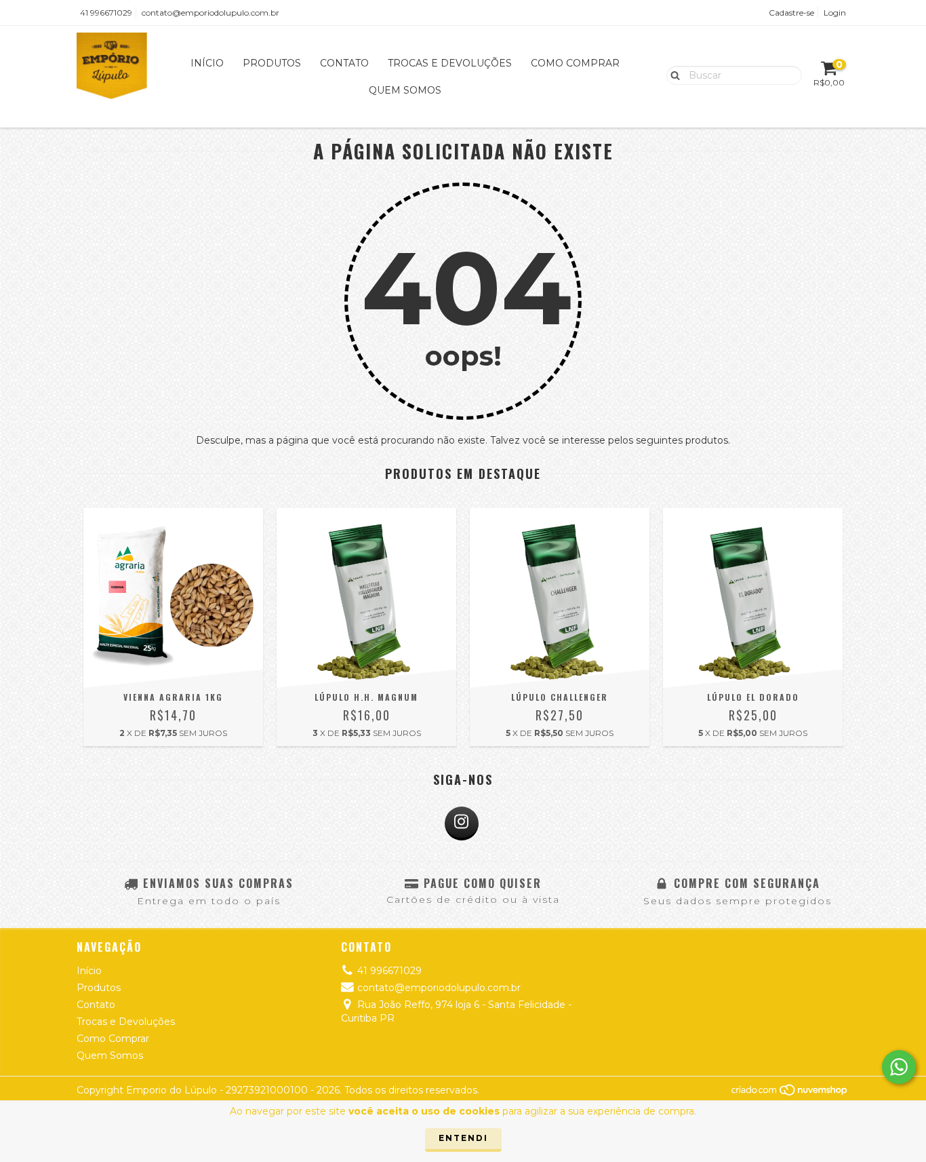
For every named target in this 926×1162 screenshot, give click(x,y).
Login (835, 12)
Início (207, 63)
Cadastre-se (791, 12)
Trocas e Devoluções (450, 63)
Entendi (463, 1138)
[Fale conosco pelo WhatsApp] (899, 1067)
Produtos (272, 63)
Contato (344, 63)
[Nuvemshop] (790, 1093)
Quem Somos (405, 90)
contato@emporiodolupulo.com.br (210, 12)
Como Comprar (575, 63)
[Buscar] (672, 74)
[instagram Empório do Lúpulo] (462, 823)
